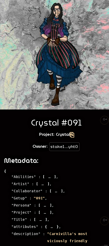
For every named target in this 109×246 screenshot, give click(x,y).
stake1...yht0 (64, 146)
